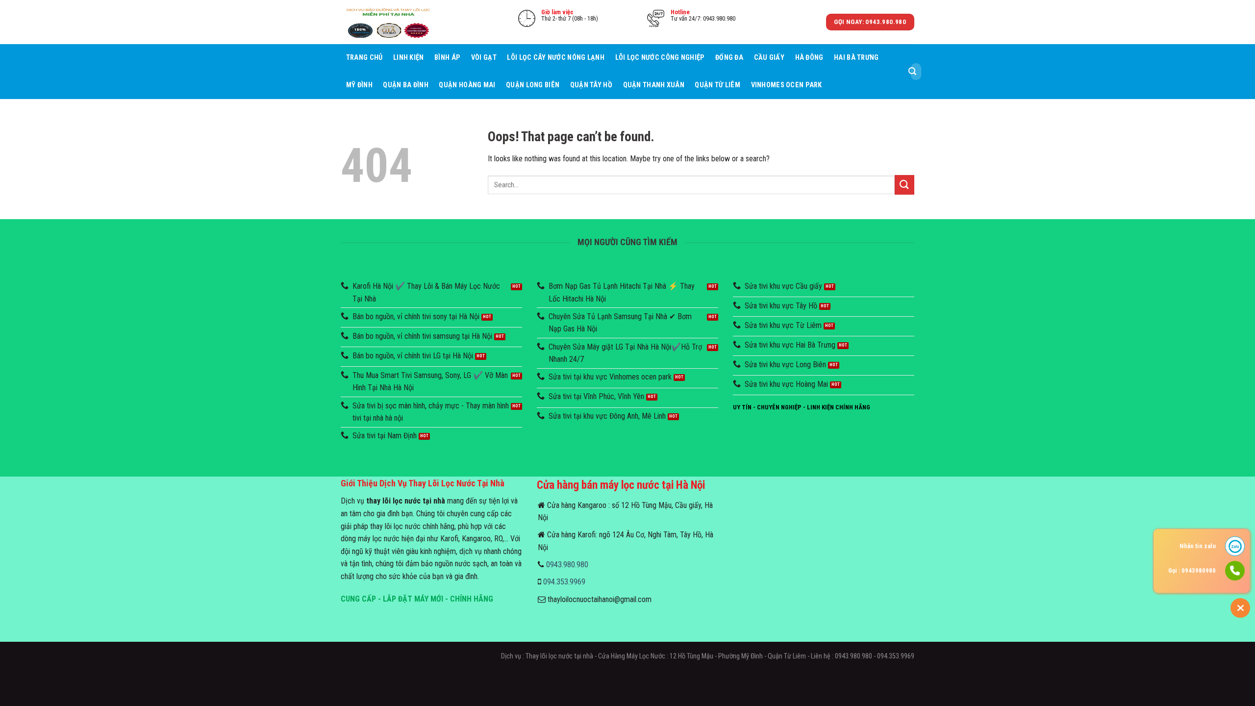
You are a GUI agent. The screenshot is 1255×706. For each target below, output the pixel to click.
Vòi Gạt (484, 57)
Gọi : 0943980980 (1192, 570)
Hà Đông (809, 57)
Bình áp (447, 57)
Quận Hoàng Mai (467, 85)
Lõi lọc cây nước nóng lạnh (555, 57)
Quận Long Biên (532, 85)
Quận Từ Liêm (717, 85)
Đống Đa (729, 57)
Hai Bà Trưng (856, 57)
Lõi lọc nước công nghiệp (660, 57)
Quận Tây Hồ (591, 85)
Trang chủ (364, 57)
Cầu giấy (769, 57)
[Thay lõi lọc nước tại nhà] (390, 21)
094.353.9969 (564, 581)
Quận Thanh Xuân (653, 85)
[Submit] (912, 71)
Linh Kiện (408, 57)
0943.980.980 (567, 564)
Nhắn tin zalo (1198, 546)
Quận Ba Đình (405, 85)
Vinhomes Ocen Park (786, 85)
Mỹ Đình (359, 85)
